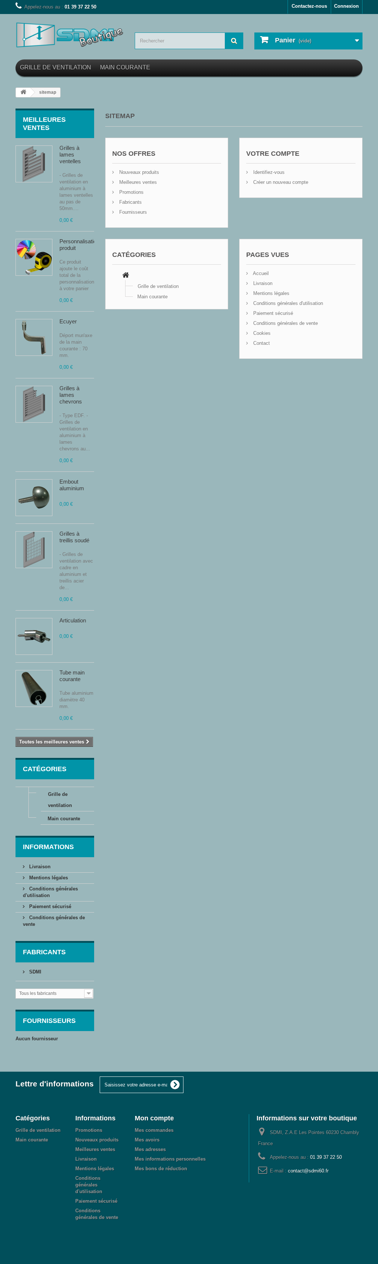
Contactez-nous (309, 6)
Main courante (125, 67)
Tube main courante (72, 675)
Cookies (261, 333)
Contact (261, 343)
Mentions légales (48, 877)
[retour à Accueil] (23, 92)
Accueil (260, 273)
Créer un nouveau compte (280, 182)
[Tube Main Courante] (34, 688)
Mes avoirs (147, 1140)
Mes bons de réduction (161, 1168)
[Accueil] (125, 276)
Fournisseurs (49, 1020)
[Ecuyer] (34, 337)
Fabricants (44, 952)
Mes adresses (150, 1149)
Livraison (39, 866)
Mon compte (154, 1118)
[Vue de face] (34, 163)
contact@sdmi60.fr (308, 1171)
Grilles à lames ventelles (70, 154)
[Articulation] (34, 636)
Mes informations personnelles (170, 1159)
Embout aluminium (71, 484)
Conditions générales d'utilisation (287, 303)
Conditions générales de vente (285, 323)
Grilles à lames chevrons (70, 395)
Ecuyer (68, 321)
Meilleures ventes (137, 182)
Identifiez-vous (268, 172)
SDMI (34, 972)
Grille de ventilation (55, 67)
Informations (48, 847)
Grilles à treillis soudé (74, 536)
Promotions (131, 192)
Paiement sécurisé (49, 906)
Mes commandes (154, 1130)
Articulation (72, 620)
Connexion (346, 6)
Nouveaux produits (138, 172)
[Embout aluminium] (34, 497)
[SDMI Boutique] (70, 35)
